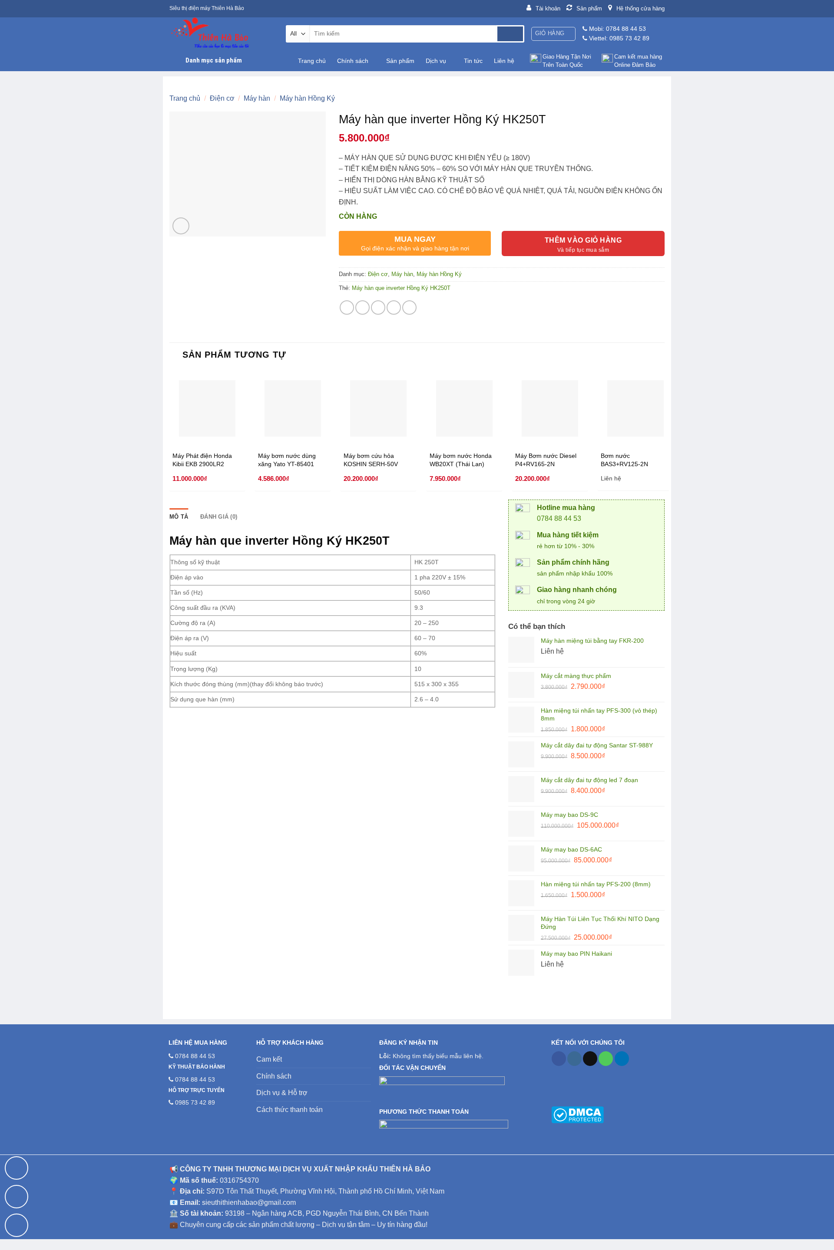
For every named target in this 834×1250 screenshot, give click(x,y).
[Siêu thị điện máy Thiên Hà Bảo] (221, 33)
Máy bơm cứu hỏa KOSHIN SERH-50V (371, 459)
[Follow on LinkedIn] (622, 1058)
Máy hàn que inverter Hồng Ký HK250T (401, 288)
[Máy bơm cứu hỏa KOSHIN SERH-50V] (378, 408)
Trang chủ (312, 60)
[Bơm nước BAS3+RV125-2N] (635, 408)
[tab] (178, 517)
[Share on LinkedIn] (409, 307)
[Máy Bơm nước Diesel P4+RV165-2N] (550, 408)
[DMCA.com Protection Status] (577, 1114)
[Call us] (606, 1058)
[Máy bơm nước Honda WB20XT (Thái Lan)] (464, 408)
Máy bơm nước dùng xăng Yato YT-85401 (287, 459)
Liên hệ (504, 60)
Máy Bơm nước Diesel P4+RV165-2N (545, 459)
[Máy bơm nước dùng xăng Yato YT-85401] (293, 408)
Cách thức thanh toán (289, 1109)
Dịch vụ (436, 60)
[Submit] (510, 34)
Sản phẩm (400, 60)
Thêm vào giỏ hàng (583, 240)
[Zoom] (180, 225)
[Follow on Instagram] (574, 1058)
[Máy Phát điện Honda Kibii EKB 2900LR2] (207, 408)
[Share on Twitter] (362, 307)
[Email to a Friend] (378, 307)
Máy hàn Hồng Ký (307, 98)
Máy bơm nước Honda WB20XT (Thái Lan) (461, 459)
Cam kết (269, 1059)
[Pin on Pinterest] (394, 307)
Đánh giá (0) (218, 516)
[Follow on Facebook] (559, 1058)
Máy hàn (257, 98)
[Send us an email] (590, 1058)
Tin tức (473, 60)
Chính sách (352, 60)
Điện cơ (222, 98)
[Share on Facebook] (347, 307)
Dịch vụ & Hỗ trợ (282, 1092)
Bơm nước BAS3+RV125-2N (624, 459)
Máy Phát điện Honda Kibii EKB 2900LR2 (202, 459)
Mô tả (178, 516)
